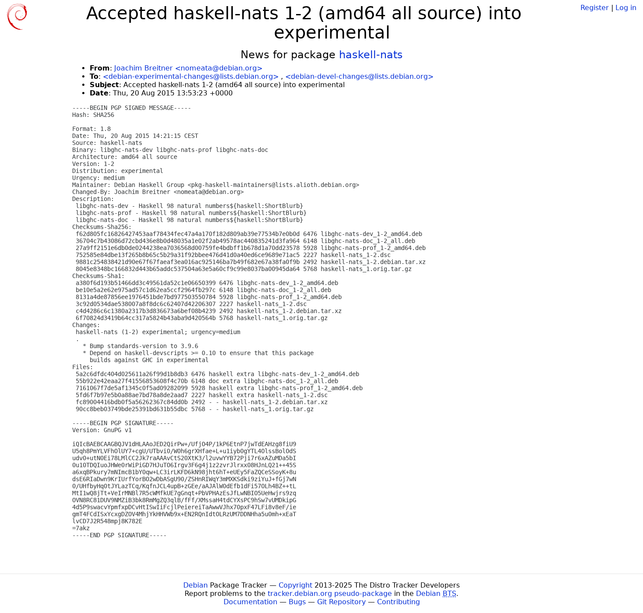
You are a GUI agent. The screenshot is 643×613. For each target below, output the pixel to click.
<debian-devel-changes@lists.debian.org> (359, 76)
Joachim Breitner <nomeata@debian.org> (188, 68)
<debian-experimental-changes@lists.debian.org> (191, 76)
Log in (625, 8)
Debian (195, 585)
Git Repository (341, 602)
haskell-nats (371, 55)
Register (594, 8)
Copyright (295, 585)
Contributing (398, 602)
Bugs (297, 602)
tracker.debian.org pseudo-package (330, 593)
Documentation (250, 602)
